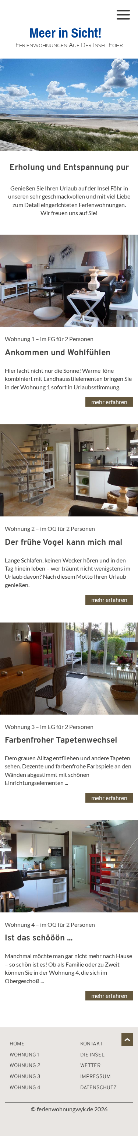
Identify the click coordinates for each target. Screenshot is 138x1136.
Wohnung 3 (25, 1076)
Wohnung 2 (25, 1065)
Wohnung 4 (25, 1087)
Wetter (90, 1065)
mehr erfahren (109, 401)
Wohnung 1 (24, 1055)
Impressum (95, 1076)
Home (17, 1044)
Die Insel (92, 1055)
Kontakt (91, 1044)
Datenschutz (98, 1087)
